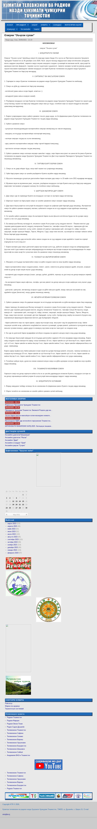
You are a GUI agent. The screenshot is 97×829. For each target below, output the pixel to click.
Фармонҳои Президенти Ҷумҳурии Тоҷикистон (22, 405)
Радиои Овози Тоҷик (15, 724)
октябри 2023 (13, 542)
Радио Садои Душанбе (15, 727)
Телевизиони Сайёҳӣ (15, 752)
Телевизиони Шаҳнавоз (16, 749)
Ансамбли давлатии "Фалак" (16, 437)
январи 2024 (12, 550)
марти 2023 (12, 523)
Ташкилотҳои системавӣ (14, 709)
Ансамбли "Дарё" (11, 440)
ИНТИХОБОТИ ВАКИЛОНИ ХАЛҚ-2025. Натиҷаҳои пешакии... (29, 426)
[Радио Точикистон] (67, 798)
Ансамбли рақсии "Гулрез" (15, 445)
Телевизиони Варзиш (15, 739)
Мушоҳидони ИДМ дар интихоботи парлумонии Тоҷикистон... (28, 421)
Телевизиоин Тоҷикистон (16, 773)
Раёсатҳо (8, 703)
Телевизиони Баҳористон (16, 746)
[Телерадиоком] (78, 798)
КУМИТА (43, 25)
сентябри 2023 (13, 539)
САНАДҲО (57, 25)
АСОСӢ (10, 25)
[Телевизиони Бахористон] (58, 798)
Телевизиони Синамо (15, 736)
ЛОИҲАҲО (10, 29)
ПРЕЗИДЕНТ (20, 25)
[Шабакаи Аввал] (17, 798)
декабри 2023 (13, 547)
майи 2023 (11, 529)
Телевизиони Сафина (15, 733)
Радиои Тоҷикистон (14, 717)
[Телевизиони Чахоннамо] (47, 798)
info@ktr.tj (6, 814)
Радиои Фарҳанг (13, 721)
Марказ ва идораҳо (12, 706)
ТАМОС (37, 29)
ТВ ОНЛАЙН (25, 29)
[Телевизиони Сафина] (34, 798)
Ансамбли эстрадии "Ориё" (15, 443)
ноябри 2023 (12, 545)
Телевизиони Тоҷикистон (16, 730)
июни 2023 (12, 531)
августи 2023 (12, 537)
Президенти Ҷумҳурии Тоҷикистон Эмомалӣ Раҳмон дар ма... (28, 410)
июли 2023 (12, 534)
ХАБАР (34, 25)
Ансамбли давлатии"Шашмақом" (17, 435)
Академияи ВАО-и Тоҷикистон (18, 755)
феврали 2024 (13, 553)
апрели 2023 (12, 526)
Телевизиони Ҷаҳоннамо (16, 743)
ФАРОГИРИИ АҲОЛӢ (73, 25)
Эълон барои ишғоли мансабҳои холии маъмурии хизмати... (28, 415)
